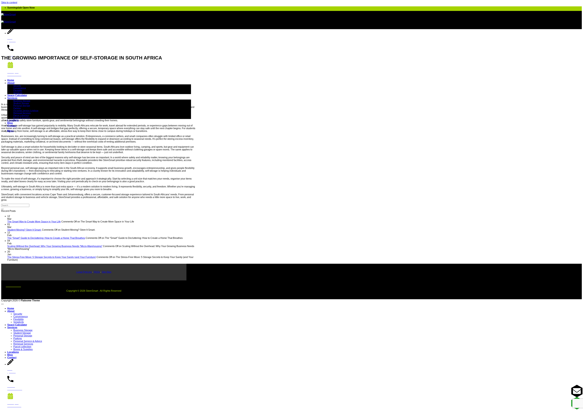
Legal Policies (84, 272)
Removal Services (22, 113)
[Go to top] (2, 304)
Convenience (19, 88)
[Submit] (2, 209)
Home (10, 80)
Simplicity (17, 93)
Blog (10, 123)
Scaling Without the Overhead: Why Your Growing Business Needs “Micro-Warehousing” (54, 246)
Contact (11, 357)
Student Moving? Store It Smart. (24, 230)
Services (12, 98)
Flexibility (17, 90)
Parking (17, 338)
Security (17, 85)
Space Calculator (17, 95)
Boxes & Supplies (23, 349)
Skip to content (9, 2)
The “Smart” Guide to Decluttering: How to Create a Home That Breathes (46, 238)
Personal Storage (22, 335)
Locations (13, 352)
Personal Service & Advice (27, 341)
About (10, 83)
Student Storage (22, 333)
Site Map (106, 272)
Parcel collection (22, 346)
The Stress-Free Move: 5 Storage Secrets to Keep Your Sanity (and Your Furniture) (51, 257)
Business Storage (21, 101)
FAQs (97, 272)
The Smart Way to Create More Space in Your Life (34, 221)
